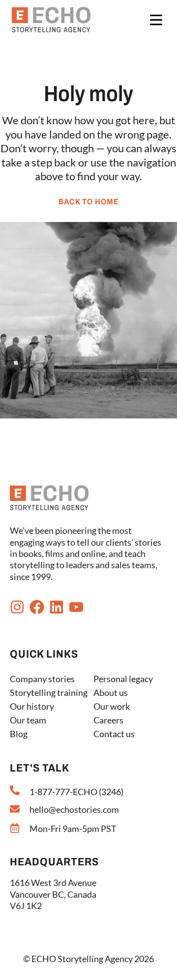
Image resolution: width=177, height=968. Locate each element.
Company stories (42, 678)
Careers (108, 720)
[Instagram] (17, 607)
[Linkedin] (56, 607)
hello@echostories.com (74, 809)
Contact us (114, 733)
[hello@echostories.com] (15, 809)
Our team (28, 720)
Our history (32, 706)
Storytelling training (49, 692)
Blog (19, 733)
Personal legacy (123, 678)
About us (110, 692)
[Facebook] (37, 607)
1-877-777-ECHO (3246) (76, 791)
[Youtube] (76, 607)
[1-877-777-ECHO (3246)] (15, 790)
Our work (111, 706)
